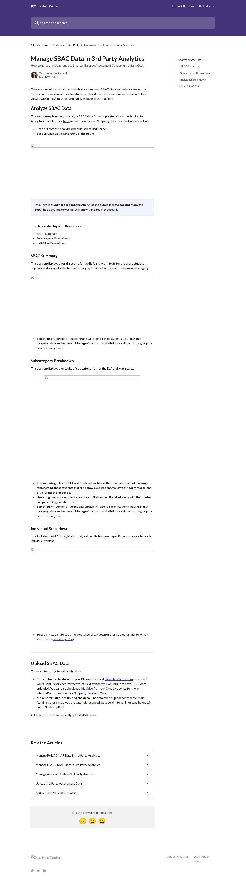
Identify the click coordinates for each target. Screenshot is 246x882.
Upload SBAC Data (189, 86)
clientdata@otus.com (119, 679)
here (66, 121)
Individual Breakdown (193, 79)
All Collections (39, 44)
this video (86, 688)
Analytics (58, 44)
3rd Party (74, 44)
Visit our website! (177, 856)
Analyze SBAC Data (189, 59)
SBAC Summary (47, 233)
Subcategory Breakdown (53, 238)
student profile (63, 639)
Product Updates (183, 6)
